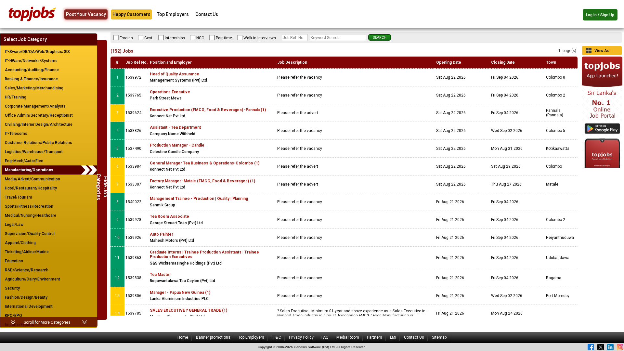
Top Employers (173, 14)
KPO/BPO (13, 315)
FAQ (325, 337)
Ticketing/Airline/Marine (27, 252)
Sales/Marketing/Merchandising (34, 88)
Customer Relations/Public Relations (38, 142)
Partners (374, 337)
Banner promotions (213, 337)
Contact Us (206, 14)
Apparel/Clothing (20, 242)
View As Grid (601, 51)
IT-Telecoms (16, 133)
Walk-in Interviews (259, 38)
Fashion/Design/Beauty (26, 297)
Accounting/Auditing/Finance (32, 70)
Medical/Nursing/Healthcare (30, 215)
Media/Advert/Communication (32, 179)
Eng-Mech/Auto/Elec (24, 161)
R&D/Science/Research (26, 270)
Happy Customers (131, 14)
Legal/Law (14, 224)
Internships (175, 38)
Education (14, 261)
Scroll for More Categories (47, 322)
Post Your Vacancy (86, 14)
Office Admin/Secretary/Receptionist (39, 115)
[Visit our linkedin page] (610, 347)
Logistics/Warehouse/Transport (34, 152)
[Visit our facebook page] (591, 347)
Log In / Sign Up (600, 15)
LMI (393, 337)
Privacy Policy (301, 337)
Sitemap (439, 337)
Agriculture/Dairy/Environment (32, 279)
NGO (200, 38)
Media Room (347, 337)
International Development (29, 306)
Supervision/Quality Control (30, 233)
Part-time (224, 38)
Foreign (126, 38)
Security (12, 288)
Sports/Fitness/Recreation (29, 206)
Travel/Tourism (18, 197)
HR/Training (15, 97)
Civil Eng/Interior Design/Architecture (38, 124)
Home (182, 337)
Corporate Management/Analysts (35, 106)
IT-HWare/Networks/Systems (31, 60)
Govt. (148, 38)
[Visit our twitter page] (600, 347)
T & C (276, 337)
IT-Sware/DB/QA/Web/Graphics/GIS (37, 51)
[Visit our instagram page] (620, 347)
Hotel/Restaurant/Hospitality (31, 188)
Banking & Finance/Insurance (31, 79)
